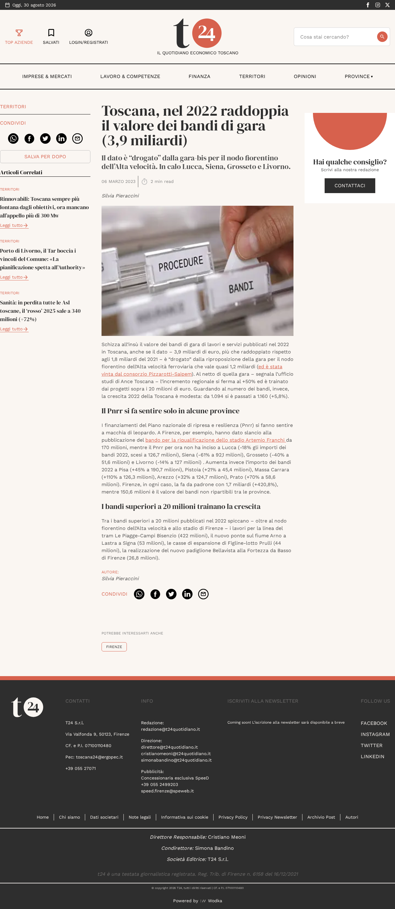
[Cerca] (382, 36)
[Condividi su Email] (77, 138)
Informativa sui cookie (184, 817)
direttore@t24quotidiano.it (169, 747)
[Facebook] (367, 4)
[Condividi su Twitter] (45, 138)
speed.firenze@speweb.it (167, 790)
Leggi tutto (11, 225)
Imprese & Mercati (47, 76)
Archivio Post (321, 817)
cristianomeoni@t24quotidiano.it (176, 753)
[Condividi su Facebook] (29, 138)
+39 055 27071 (80, 768)
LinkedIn (373, 756)
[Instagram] (377, 4)
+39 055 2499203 (159, 784)
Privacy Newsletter (277, 817)
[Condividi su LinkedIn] (61, 138)
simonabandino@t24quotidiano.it (176, 760)
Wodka (215, 900)
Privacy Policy (232, 817)
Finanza (199, 76)
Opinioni (305, 76)
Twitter (372, 745)
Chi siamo (69, 817)
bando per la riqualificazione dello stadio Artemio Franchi (215, 440)
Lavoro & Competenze (130, 76)
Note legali (140, 817)
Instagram (375, 734)
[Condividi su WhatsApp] (13, 138)
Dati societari (104, 817)
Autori (351, 817)
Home (43, 817)
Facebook (374, 723)
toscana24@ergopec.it (99, 756)
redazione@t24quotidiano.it (170, 729)
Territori (252, 76)
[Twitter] (387, 4)
